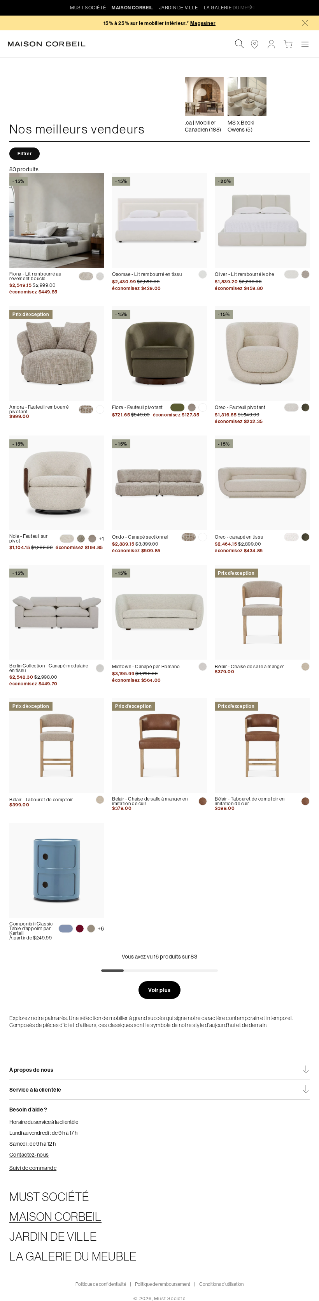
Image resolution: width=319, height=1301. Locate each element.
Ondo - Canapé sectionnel (140, 537)
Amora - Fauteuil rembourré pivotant (39, 409)
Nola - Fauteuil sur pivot (28, 538)
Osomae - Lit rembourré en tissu (147, 274)
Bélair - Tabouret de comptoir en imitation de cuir (249, 801)
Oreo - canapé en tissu (239, 537)
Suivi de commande (32, 1168)
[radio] (86, 276)
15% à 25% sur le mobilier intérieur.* (159, 23)
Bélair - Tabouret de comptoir (41, 799)
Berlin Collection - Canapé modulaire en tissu (48, 668)
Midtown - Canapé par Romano (146, 666)
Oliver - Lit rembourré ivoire (244, 274)
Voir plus (159, 990)
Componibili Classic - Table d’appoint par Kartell (32, 928)
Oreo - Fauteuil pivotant (240, 407)
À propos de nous (31, 1069)
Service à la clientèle (35, 1089)
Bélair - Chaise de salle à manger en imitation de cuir (150, 801)
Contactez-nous (29, 1154)
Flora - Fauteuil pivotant (137, 407)
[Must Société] (50, 44)
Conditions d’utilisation (221, 1284)
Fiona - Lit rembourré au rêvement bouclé (35, 276)
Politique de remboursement (162, 1284)
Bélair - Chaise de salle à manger (249, 666)
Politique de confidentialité (100, 1284)
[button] (304, 44)
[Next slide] (251, 7)
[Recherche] (239, 44)
